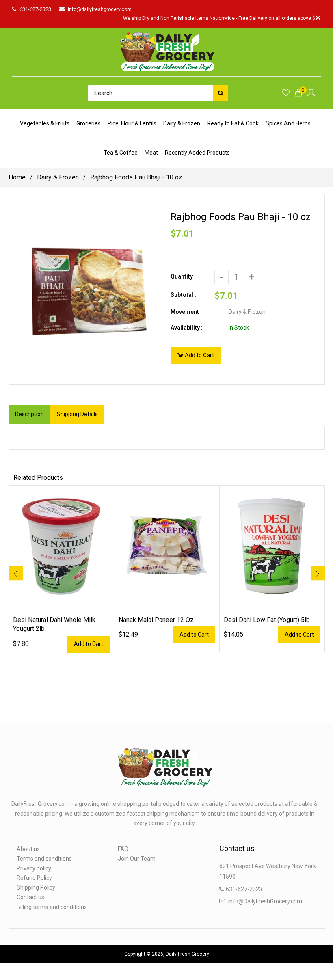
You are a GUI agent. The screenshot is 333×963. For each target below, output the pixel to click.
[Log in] (311, 93)
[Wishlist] (286, 93)
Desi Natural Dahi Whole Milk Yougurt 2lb (54, 624)
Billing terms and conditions (52, 907)
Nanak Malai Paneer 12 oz (156, 620)
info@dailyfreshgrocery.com (100, 9)
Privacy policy (34, 868)
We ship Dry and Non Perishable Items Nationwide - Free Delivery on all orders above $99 (222, 18)
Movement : (186, 312)
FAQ (123, 849)
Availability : (187, 327)
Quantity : (183, 276)
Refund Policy (34, 877)
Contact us (30, 897)
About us (28, 849)
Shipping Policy (36, 887)
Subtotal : (183, 294)
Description (29, 414)
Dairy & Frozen (58, 177)
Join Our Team (137, 858)
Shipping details (77, 414)
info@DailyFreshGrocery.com (265, 901)
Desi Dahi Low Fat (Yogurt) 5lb (267, 620)
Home (17, 177)
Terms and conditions (44, 858)
